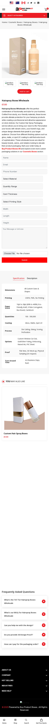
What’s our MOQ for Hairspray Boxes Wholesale (20, 614)
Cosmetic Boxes (15, 22)
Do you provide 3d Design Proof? (18, 634)
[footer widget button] (24, 670)
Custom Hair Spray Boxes (16, 433)
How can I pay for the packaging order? (21, 644)
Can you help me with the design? (18, 625)
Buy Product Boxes (28, 707)
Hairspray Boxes (30, 22)
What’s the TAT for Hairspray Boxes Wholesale (19, 601)
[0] (45, 9)
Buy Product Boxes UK (11, 149)
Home (4, 22)
